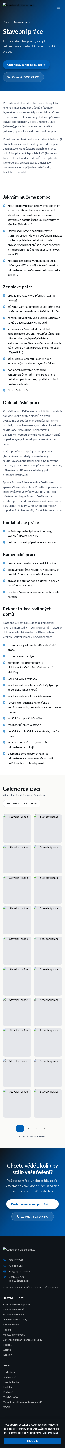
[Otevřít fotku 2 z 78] (48, 828)
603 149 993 (16, 1259)
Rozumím (32, 1441)
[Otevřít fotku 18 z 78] (48, 1073)
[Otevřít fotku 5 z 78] (17, 890)
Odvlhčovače (10, 1397)
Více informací (50, 1432)
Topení (7, 1329)
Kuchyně (8, 1392)
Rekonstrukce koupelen (16, 1304)
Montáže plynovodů (14, 1334)
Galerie (7, 1349)
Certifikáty (9, 1371)
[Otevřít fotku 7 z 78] (17, 920)
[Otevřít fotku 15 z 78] (17, 1042)
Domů (6, 21)
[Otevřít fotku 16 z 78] (48, 1042)
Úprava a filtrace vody (15, 1319)
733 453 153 (16, 1265)
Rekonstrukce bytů (14, 1309)
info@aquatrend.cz (19, 1271)
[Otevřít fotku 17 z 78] (17, 1073)
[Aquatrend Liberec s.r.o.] (19, 7)
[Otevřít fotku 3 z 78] (17, 859)
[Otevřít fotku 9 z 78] (17, 951)
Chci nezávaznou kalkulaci (24, 64)
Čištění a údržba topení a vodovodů (22, 1339)
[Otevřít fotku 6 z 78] (48, 890)
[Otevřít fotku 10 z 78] (48, 951)
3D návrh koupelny (13, 1314)
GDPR (6, 1407)
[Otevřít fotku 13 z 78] (17, 1012)
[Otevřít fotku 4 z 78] (48, 859)
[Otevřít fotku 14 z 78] (48, 1012)
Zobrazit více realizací (20, 803)
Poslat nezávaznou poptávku (30, 1204)
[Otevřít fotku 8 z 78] (48, 920)
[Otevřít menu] (59, 7)
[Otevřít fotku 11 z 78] (17, 981)
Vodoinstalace (11, 1324)
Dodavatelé (9, 1376)
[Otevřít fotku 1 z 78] (17, 828)
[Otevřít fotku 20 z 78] (48, 1103)
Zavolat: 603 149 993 (25, 77)
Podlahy (7, 1344)
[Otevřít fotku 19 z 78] (17, 1103)
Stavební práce (11, 1382)
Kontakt (7, 1354)
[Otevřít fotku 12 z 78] (48, 981)
